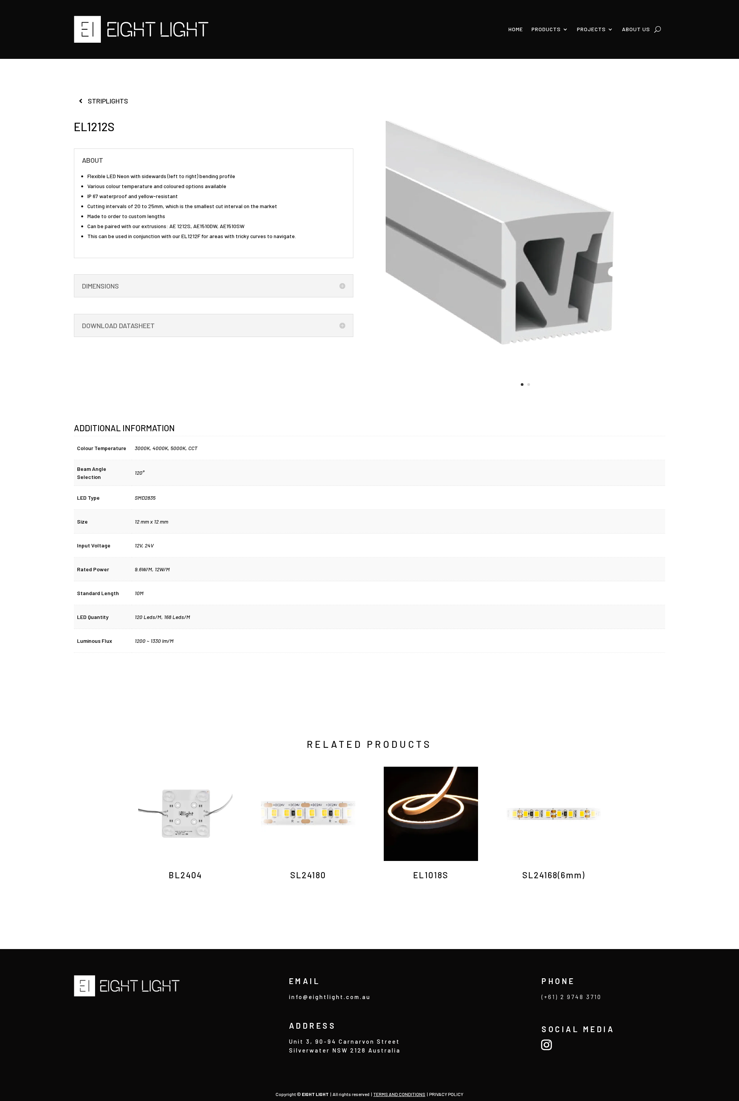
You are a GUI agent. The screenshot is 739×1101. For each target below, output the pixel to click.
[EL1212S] (525, 398)
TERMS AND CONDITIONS (399, 1094)
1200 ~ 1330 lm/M (154, 640)
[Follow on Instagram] (546, 1044)
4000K (160, 448)
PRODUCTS (546, 29)
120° (139, 472)
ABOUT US (636, 29)
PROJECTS (591, 29)
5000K (178, 448)
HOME (515, 29)
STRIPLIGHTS (108, 101)
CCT (192, 448)
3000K (142, 448)
